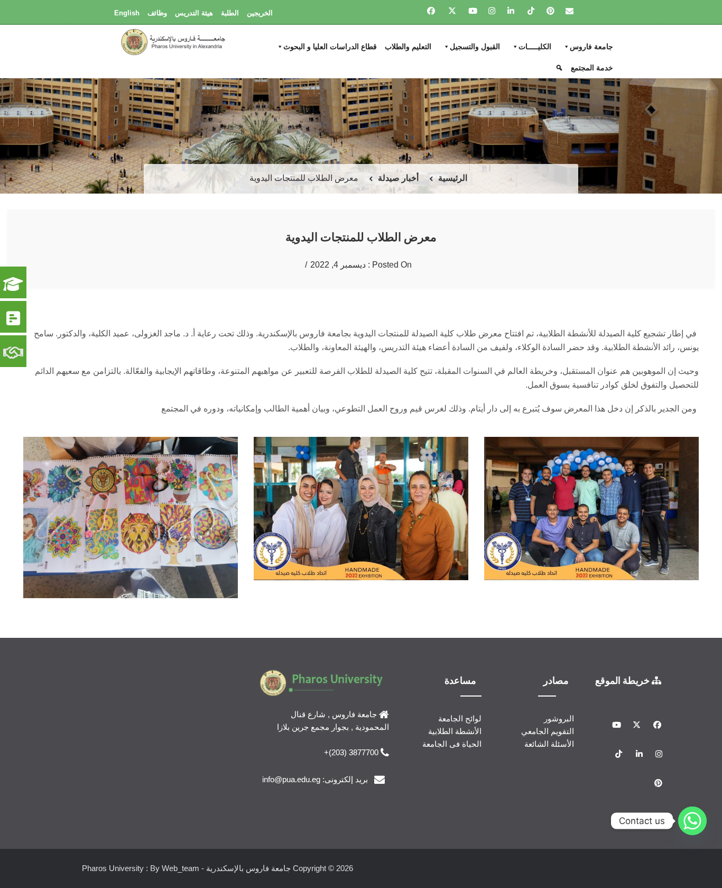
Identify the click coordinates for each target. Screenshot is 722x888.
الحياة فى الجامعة (452, 743)
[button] (560, 67)
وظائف (157, 13)
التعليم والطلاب (408, 46)
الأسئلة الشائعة (549, 743)
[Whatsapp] (692, 821)
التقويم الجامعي (547, 731)
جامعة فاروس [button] (591, 46)
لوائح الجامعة (460, 718)
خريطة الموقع (623, 680)
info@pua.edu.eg (291, 779)
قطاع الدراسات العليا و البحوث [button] (330, 46)
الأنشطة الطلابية (455, 731)
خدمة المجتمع (592, 67)
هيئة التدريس (194, 13)
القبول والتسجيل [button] (475, 46)
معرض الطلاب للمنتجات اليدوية (361, 236)
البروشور (559, 718)
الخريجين (260, 13)
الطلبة (230, 13)
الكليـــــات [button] (535, 46)
